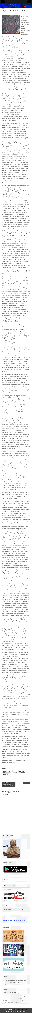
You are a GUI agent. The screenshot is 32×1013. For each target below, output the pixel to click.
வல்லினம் (15, 1009)
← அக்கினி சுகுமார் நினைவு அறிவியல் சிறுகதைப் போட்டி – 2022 (8, 784)
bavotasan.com (23, 1011)
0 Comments (17, 13)
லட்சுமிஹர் (5, 13)
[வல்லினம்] (16, 6)
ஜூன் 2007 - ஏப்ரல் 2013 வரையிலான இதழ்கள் (14, 920)
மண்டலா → (26, 782)
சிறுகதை (3, 8)
